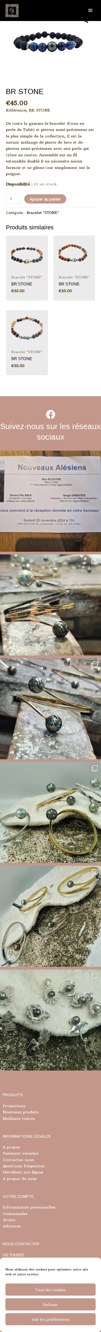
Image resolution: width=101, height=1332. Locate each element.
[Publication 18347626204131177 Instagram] (50, 604)
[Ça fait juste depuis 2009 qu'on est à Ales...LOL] (50, 501)
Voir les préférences (50, 1319)
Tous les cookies (50, 1289)
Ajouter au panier (45, 199)
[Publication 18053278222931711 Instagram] (50, 708)
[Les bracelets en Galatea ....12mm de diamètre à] (50, 812)
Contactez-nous (18, 1159)
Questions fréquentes (24, 1166)
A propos (11, 1147)
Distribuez (12, 1172)
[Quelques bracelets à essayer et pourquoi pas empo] (50, 916)
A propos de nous (20, 1178)
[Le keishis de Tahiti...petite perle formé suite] (50, 1020)
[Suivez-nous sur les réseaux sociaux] (50, 414)
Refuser (50, 1304)
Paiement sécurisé (20, 1153)
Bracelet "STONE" (43, 213)
